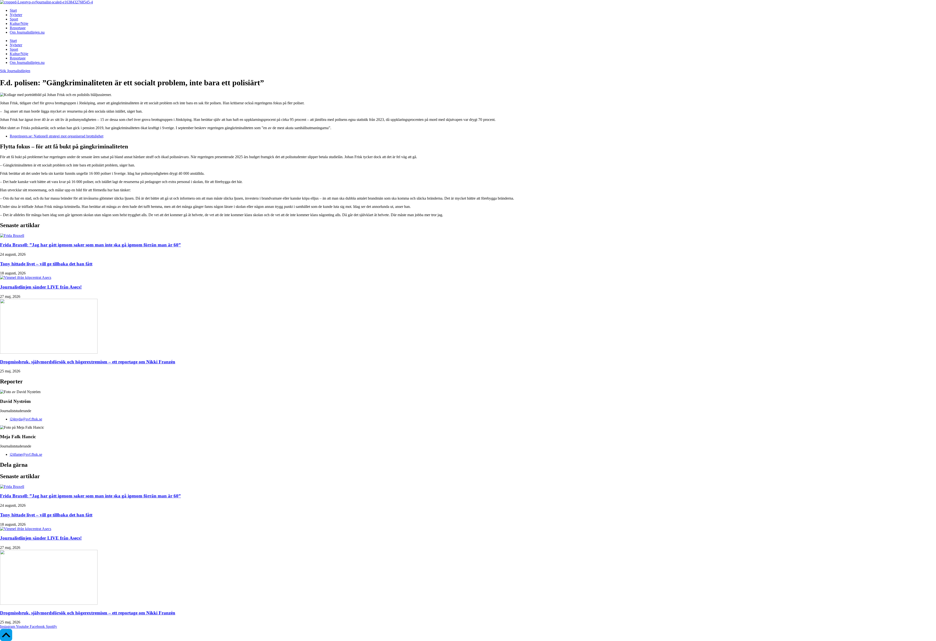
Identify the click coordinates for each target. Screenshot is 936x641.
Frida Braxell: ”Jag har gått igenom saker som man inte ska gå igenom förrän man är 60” (90, 244)
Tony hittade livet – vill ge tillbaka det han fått (46, 263)
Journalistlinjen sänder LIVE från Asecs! (41, 287)
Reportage (18, 28)
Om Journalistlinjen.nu (27, 32)
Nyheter (16, 15)
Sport (14, 19)
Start (13, 10)
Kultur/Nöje (19, 23)
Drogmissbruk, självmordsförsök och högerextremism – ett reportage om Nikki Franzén (87, 361)
